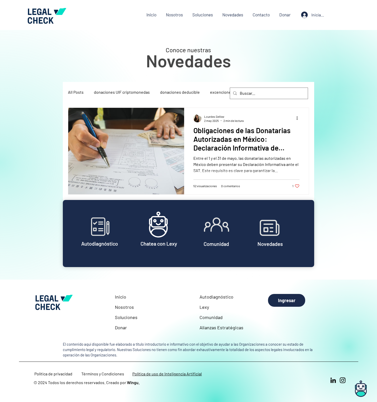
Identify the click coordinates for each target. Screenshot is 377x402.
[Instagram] (342, 380)
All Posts (76, 92)
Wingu (132, 382)
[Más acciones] (299, 118)
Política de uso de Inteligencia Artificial (167, 373)
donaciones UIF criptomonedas (122, 92)
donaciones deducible (180, 92)
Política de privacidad (53, 373)
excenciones (221, 92)
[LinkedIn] (333, 380)
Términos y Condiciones (102, 373)
